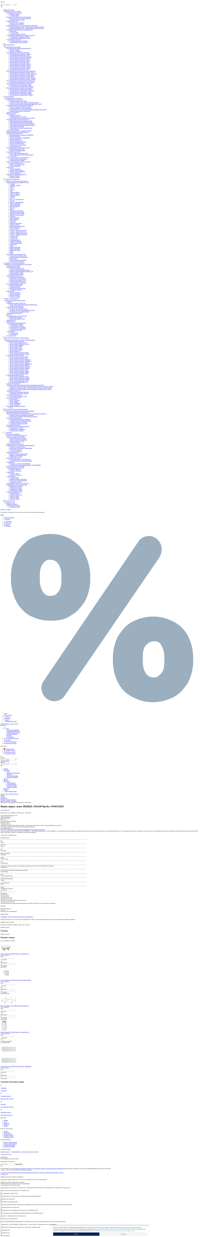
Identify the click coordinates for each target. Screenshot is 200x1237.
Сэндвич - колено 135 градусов (18, 230)
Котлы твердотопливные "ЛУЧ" (18, 396)
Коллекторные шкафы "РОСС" (18, 280)
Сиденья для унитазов (16, 449)
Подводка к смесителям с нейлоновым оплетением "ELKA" (26, 104)
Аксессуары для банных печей (18, 255)
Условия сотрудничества (12, 738)
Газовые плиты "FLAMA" (17, 22)
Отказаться (123, 1234)
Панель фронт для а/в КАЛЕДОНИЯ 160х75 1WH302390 (16, 1066)
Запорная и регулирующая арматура (15, 263)
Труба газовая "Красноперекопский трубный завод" (24, 304)
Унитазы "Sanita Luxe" (16, 494)
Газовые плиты (12, 21)
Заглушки (12, 196)
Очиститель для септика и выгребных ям (21, 128)
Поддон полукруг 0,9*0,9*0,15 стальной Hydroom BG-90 (16, 980)
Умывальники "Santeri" (16, 490)
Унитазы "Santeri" (14, 499)
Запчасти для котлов (13, 383)
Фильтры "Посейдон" (16, 470)
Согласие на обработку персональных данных (51, 1172)
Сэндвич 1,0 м (14, 239)
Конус (11, 209)
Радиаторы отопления (14, 418)
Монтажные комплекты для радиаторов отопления (23, 416)
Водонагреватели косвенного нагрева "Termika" (23, 78)
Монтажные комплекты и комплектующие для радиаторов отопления (26, 413)
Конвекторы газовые (13, 390)
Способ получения (10, 753)
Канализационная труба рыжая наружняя (21, 121)
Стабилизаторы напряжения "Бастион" (20, 38)
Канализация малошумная (17, 126)
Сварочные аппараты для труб (18, 116)
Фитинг (10, 291)
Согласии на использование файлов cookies (125, 1230)
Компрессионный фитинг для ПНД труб (19, 130)
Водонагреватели (10, 44)
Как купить (8, 715)
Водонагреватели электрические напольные (19, 83)
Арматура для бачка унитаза (17, 446)
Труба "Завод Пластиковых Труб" (19, 153)
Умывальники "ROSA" (16, 486)
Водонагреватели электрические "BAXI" (21, 89)
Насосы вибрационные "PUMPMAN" (20, 137)
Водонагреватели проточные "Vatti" (19, 62)
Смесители (11, 476)
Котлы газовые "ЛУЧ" (16, 347)
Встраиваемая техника (14, 12)
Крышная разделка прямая (17, 212)
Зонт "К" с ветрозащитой (16, 202)
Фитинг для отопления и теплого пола (18, 161)
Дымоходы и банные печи (13, 179)
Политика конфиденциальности (30, 1172)
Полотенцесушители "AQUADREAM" (20, 459)
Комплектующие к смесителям (18, 479)
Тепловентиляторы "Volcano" (18, 34)
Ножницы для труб (15, 115)
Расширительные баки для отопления (20, 111)
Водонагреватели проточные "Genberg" (20, 54)
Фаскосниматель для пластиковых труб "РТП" (22, 118)
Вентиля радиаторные (16, 285)
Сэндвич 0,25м (14, 236)
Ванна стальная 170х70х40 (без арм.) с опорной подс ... (15, 1032)
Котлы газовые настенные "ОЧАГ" (19, 373)
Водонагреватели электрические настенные (20, 88)
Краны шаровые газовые (16, 273)
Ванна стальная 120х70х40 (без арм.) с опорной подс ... (15, 953)
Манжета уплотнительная (17, 215)
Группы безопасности (13, 265)
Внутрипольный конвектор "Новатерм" (18, 412)
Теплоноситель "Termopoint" (17, 429)
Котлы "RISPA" (14, 402)
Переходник (13, 220)
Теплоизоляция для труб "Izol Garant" (18, 483)
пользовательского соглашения (54, 1168)
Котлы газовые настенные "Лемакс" (19, 372)
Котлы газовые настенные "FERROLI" (20, 359)
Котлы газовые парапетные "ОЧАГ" (19, 379)
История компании (12, 734)
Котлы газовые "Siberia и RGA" (18, 342)
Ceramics (12, 186)
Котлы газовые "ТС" (15, 351)
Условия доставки (10, 750)
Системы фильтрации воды (15, 468)
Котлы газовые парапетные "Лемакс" (20, 378)
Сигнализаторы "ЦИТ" (16, 330)
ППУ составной (14, 219)
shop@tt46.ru (4, 1157)
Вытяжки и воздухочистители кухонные (19, 17)
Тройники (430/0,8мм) (16, 243)
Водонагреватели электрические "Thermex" (21, 86)
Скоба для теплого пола (16, 163)
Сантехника (9, 432)
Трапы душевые (14, 129)
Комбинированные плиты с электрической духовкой (22, 25)
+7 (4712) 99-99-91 (25, 1152)
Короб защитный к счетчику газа (17, 316)
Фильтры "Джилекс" (15, 469)
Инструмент (11, 114)
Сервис (7, 720)
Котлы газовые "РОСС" (16, 349)
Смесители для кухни (16, 482)
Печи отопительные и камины (18, 260)
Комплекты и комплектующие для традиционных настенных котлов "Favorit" (30, 389)
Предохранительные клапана (18, 288)
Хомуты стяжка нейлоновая (17, 171)
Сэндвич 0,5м (13, 237)
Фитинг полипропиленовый (17, 150)
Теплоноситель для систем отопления (18, 426)
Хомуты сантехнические (16, 170)
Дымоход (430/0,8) (15, 193)
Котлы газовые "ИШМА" (17, 345)
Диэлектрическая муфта (14, 313)
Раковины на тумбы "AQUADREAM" (20, 463)
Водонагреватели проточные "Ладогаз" (20, 65)
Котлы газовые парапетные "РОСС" (19, 380)
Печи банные (13, 258)
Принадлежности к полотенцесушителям (21, 461)
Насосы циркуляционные (17, 143)
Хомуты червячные (15, 173)
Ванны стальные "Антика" (17, 441)
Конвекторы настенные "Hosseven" (19, 393)
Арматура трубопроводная (17, 268)
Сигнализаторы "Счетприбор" (18, 328)
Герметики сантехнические (15, 444)
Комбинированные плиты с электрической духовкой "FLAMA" (27, 27)
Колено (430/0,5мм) (15, 203)
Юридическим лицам (11, 721)
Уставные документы (10, 743)
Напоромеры (11, 321)
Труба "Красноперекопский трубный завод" (22, 154)
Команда (9, 735)
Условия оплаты (9, 749)
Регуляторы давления (15, 289)
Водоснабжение (9, 96)
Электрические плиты (14, 39)
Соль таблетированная (14, 425)
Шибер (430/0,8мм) (15, 248)
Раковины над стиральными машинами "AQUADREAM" (25, 465)
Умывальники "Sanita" (16, 487)
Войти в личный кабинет (10, 1142)
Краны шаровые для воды (17, 274)
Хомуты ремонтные (15, 169)
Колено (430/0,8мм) (15, 205)
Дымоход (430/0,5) (15, 192)
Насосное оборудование (15, 133)
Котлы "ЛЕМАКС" (15, 404)
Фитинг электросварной (16, 306)
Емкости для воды (13, 112)
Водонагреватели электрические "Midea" (21, 93)
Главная (7, 524)
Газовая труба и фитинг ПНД (16, 303)
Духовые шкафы (14, 15)
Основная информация (13, 730)
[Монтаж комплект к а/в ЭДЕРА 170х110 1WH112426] (9, 1004)
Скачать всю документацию (25, 916)
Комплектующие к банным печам (19, 257)
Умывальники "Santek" (16, 489)
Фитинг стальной (14, 295)
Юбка (11, 253)
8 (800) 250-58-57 (5, 1152)
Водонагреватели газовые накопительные (19, 48)
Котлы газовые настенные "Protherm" (20, 368)
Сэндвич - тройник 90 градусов (18, 234)
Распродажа (7, 1132)
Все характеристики (6, 828)
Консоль (12, 208)
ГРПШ (9, 302)
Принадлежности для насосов (18, 145)
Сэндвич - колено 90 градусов (18, 232)
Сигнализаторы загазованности (16, 323)
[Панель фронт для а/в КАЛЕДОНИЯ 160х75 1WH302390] (9, 1053)
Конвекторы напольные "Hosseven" (19, 392)
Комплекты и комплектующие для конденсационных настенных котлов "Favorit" (31, 386)
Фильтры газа (11, 335)
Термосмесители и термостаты (18, 282)
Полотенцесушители (13, 458)
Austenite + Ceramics (15, 185)
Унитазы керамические (14, 492)
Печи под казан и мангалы (17, 261)
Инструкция (14, 916)
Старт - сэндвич (14, 229)
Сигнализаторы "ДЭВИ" (16, 324)
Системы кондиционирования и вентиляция (20, 29)
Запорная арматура (13, 267)
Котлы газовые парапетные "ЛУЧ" (19, 376)
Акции (5, 778)
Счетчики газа (14, 334)
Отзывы (18, 829)
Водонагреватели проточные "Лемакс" (20, 68)
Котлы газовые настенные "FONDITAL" (21, 361)
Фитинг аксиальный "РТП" (17, 164)
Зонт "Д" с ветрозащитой (16, 199)
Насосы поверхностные (16, 140)
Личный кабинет (5, 761)
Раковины (11, 462)
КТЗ (9, 314)
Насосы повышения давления (18, 142)
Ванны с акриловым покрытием (18, 439)
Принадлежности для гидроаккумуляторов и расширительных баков (28, 109)
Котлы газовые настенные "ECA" (19, 358)
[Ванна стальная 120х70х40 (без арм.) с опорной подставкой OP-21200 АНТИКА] (6, 952)
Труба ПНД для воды (14, 152)
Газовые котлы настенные (15, 355)
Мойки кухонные (13, 452)
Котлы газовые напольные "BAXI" (19, 352)
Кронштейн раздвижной (16, 210)
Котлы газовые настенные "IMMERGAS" (21, 364)
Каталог (6, 1131)
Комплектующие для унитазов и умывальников (21, 445)
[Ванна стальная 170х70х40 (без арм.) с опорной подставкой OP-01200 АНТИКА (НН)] (4, 1030)
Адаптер (12, 189)
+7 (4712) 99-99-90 (15, 1152)
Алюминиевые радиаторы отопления (20, 419)
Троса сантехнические (16, 451)
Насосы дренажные (15, 139)
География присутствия (13, 732)
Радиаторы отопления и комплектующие (17, 409)
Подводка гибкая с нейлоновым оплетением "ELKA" (24, 102)
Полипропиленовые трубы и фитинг (18, 147)
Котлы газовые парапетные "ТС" (19, 382)
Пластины (12, 222)
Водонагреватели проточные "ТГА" (19, 69)
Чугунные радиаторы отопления (18, 423)
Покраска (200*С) (15, 224)
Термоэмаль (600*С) (15, 240)
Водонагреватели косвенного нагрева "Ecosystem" (23, 73)
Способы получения (39, 829)
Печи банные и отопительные (16, 254)
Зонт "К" (12, 200)
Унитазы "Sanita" (14, 496)
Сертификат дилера (6, 916)
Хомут (11, 246)
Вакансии (8, 740)
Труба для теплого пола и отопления (18, 157)
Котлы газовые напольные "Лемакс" (19, 354)
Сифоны (10, 472)
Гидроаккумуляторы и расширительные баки (20, 105)
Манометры (11, 320)
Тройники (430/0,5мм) (16, 241)
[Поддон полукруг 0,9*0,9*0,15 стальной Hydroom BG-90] (6, 978)
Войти (2, 515)
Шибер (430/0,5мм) (15, 247)
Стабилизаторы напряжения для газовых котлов (21, 35)
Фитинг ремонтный (15, 294)
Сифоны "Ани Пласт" (16, 475)
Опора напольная (14, 217)
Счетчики (10, 331)
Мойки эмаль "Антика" (16, 456)
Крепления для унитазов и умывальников (21, 448)
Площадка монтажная (16, 223)
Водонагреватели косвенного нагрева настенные (21, 80)
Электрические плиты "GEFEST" (19, 42)
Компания (8, 526)
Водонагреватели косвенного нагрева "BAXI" (22, 72)
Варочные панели (15, 14)
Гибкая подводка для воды (15, 99)
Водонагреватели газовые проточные (18, 52)
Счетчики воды (14, 333)
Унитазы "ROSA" (14, 493)
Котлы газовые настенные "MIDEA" (20, 365)
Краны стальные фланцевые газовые (20, 270)
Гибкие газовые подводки (15, 307)
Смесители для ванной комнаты (18, 480)
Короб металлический (16, 317)
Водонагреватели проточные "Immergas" (21, 56)
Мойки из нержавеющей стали (18, 455)
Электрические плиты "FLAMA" (19, 41)
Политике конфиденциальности (105, 1230)
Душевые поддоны (15, 442)
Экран (11, 251)
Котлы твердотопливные (14, 395)
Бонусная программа (10, 741)
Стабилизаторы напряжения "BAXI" (20, 36)
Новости (7, 716)
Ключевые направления (13, 731)
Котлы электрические (14, 397)
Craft (11, 188)
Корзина (7, 519)
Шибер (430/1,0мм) (15, 250)
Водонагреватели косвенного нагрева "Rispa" (22, 76)
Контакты (7, 718)
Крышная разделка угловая (17, 213)
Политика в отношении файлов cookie (11, 1172)
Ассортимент (10, 737)
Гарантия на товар (10, 752)
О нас (7, 728)
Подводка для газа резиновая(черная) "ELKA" (22, 310)
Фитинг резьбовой (15, 292)
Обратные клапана (15, 287)
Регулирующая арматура (15, 284)
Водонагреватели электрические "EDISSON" (22, 90)
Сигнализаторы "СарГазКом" (18, 327)
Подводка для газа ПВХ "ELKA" (19, 309)
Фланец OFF (13, 244)
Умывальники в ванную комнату (17, 485)
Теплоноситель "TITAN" (16, 427)
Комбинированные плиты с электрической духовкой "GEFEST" (27, 28)
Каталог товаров (9, 517)
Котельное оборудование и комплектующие (17, 337)
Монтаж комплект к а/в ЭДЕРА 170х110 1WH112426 (15, 1005)
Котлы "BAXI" (14, 399)
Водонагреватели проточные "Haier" (20, 55)
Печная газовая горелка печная (16, 406)
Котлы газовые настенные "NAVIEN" (20, 366)
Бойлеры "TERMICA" (16, 51)
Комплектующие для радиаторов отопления (21, 415)
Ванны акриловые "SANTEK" (18, 438)
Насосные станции (15, 136)
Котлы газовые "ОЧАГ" (16, 348)
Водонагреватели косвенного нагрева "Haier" (22, 75)
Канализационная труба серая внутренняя (21, 122)
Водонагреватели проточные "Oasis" (20, 59)
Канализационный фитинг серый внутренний (22, 125)
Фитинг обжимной (15, 166)
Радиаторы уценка (15, 507)
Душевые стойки (14, 477)
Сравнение (9, 521)
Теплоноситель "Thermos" (17, 430)
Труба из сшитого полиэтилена (18, 159)
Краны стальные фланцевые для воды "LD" (21, 271)
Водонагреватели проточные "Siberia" (20, 61)
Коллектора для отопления (17, 277)
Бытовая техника (9, 9)
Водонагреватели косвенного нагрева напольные (21, 71)
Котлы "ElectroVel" (15, 400)
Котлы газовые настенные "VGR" (19, 369)
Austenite (12, 184)
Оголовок (12, 216)
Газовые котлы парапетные (15, 375)
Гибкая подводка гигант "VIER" (18, 101)
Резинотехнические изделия (15, 466)
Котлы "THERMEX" (15, 403)
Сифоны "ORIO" (14, 473)
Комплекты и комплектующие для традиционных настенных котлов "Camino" (31, 388)
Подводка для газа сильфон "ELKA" (19, 311)
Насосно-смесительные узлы (17, 281)
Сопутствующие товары (27, 829)
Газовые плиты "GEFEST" (17, 24)
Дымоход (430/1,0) (15, 195)
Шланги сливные (14, 177)
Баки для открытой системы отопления (20, 106)
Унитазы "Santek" (14, 497)
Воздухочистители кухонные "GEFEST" (21, 18)
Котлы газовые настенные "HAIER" (19, 362)
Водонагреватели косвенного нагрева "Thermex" (23, 79)
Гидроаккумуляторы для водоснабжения (20, 108)
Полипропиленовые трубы (17, 149)
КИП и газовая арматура (12, 298)
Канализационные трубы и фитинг (18, 119)
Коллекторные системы (14, 275)
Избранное (8, 523)
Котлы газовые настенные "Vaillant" (19, 371)
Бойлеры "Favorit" (15, 49)
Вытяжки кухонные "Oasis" (17, 20)
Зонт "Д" (12, 198)
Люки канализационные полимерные (18, 132)
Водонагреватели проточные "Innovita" (20, 58)
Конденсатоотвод (14, 206)
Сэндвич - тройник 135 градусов (19, 233)
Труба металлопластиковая (17, 160)
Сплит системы (14, 32)
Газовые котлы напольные (15, 341)
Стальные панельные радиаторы (18, 422)
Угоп (11, 407)
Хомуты (10, 167)
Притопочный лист (15, 227)
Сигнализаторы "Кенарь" (17, 326)
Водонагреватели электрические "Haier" (21, 85)
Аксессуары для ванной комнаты (17, 435)
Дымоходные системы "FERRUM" (18, 182)
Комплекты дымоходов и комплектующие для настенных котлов (25, 385)
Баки (11, 191)
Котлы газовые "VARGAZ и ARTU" (19, 344)
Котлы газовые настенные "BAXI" (19, 357)
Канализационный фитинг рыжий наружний (22, 123)
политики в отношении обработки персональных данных (29, 1168)
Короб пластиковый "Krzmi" (17, 318)
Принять (76, 1234)
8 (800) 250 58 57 (5, 724)
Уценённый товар (10, 501)
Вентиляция (13, 31)
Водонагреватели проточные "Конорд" (20, 64)
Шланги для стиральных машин (16, 174)
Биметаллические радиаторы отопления (20, 420)
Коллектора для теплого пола (18, 278)
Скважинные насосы (15, 146)
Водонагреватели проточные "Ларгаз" (20, 66)
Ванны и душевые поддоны (16, 437)
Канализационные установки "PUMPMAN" (22, 135)
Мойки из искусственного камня (19, 454)
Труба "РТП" (13, 156)
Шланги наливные (15, 176)
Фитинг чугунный (15, 297)
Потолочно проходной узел (17, 226)
